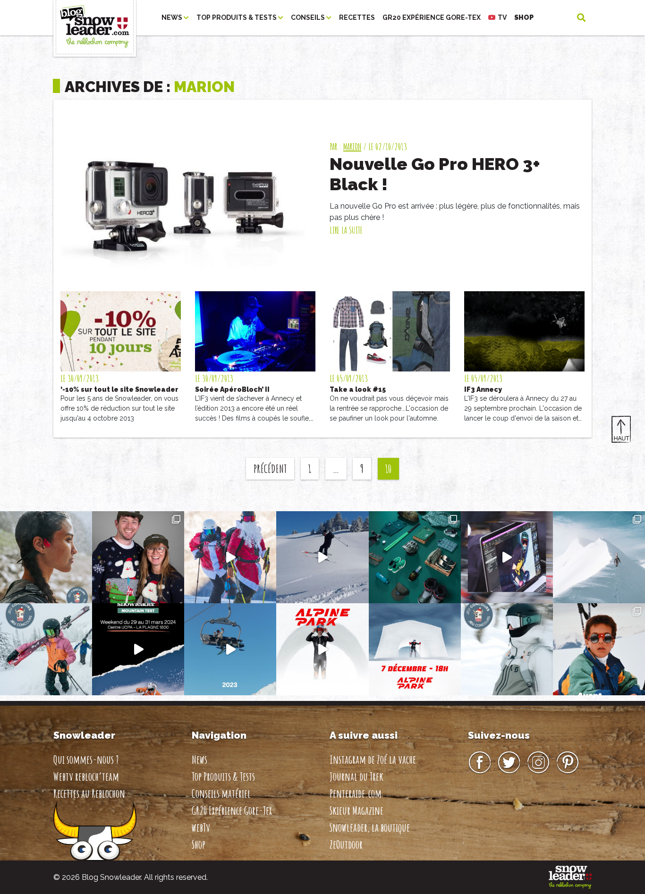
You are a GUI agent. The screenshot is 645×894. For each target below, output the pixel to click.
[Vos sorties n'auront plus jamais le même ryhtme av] (46, 557)
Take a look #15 (358, 389)
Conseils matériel (221, 793)
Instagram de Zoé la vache (373, 759)
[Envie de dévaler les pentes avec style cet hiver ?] (507, 649)
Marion (352, 146)
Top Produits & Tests (237, 17)
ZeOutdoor (346, 844)
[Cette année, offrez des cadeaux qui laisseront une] (415, 557)
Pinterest (567, 763)
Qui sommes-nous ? (86, 759)
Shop (524, 17)
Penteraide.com (356, 793)
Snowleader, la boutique (370, 827)
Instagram (538, 763)
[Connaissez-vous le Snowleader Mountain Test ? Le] (138, 649)
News (172, 17)
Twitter (509, 763)
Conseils (308, 17)
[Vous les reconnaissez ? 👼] (599, 649)
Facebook (480, 763)
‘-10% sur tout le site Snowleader (119, 389)
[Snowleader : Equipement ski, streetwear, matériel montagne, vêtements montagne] (570, 876)
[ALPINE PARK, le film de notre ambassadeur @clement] (322, 649)
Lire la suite (346, 230)
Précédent (270, 469)
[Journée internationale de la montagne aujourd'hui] (599, 557)
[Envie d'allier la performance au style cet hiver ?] (46, 649)
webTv (201, 827)
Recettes (357, 17)
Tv (502, 17)
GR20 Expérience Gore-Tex (431, 17)
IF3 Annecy (483, 389)
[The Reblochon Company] (94, 17)
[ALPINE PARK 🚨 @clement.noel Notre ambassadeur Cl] (415, 649)
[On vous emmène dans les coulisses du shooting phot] (507, 557)
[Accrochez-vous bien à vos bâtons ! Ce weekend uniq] (230, 649)
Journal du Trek (356, 776)
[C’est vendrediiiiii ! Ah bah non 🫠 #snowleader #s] (322, 557)
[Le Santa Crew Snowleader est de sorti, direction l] (230, 557)
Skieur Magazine (356, 810)
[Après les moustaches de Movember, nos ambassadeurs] (138, 557)
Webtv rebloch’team (86, 776)
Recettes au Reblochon (89, 793)
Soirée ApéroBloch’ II (232, 389)
